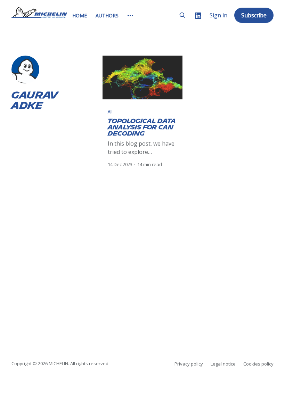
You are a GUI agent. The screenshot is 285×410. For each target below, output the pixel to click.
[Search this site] (182, 15)
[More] (130, 15)
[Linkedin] (198, 15)
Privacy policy (188, 364)
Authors (107, 15)
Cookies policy (258, 364)
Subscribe (254, 15)
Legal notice (223, 364)
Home (79, 15)
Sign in (218, 15)
